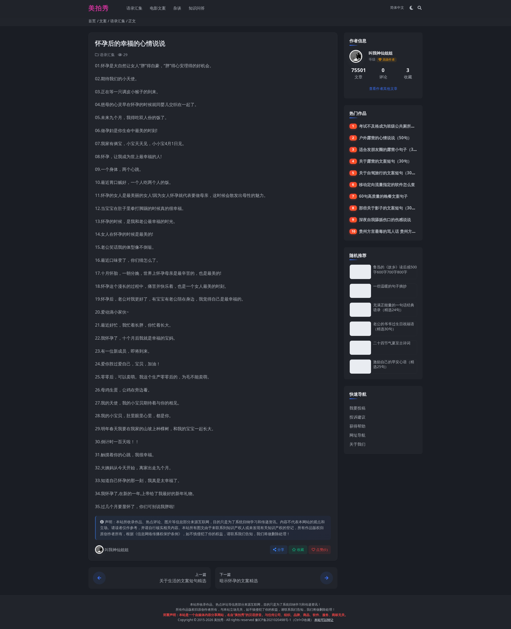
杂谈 (177, 8)
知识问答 (197, 8)
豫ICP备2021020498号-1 (273, 620)
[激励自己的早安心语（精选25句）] (360, 367)
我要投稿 (357, 408)
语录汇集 (134, 8)
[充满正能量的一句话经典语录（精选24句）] (360, 310)
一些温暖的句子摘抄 (390, 286)
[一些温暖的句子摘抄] (360, 291)
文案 (103, 20)
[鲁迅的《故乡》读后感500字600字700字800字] (360, 272)
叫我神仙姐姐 (117, 549)
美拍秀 (219, 620)
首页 (92, 20)
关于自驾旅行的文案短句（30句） (389, 172)
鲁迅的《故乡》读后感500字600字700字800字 (395, 269)
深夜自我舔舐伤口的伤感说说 (385, 219)
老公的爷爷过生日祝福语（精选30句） (393, 326)
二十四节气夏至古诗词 (391, 342)
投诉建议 (357, 417)
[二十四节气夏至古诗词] (360, 348)
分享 (281, 550)
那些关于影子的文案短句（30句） (389, 207)
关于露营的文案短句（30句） (385, 161)
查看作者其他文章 (383, 89)
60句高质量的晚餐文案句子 (383, 196)
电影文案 (158, 8)
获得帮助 (357, 426)
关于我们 (357, 444)
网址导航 (357, 435)
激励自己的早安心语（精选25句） (393, 364)
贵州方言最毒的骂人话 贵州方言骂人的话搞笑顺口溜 (405, 231)
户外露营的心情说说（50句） (385, 137)
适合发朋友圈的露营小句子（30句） (391, 149)
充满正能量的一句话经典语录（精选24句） (393, 307)
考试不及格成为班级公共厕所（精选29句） (397, 126)
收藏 (300, 550)
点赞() (322, 550)
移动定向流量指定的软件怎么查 (387, 184)
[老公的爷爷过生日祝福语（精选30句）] (360, 329)
